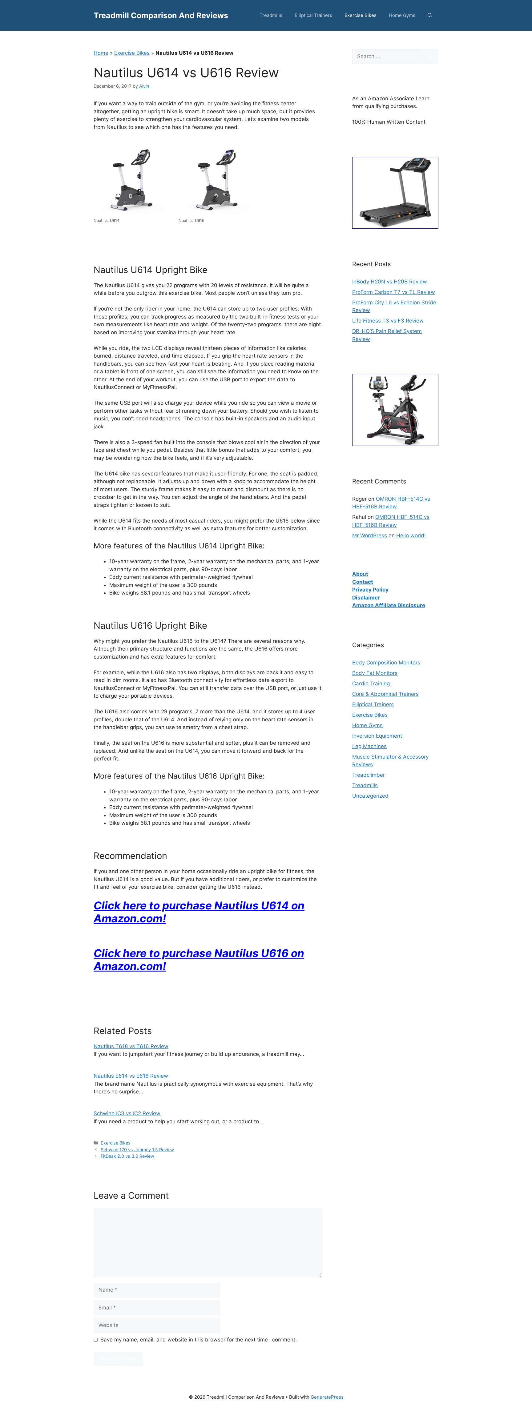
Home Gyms (402, 15)
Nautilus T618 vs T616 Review (131, 1046)
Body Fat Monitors (374, 673)
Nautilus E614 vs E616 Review (131, 1076)
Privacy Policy (370, 590)
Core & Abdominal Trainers (385, 694)
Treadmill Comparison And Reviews (161, 15)
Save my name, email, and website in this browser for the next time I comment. (198, 1340)
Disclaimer (366, 598)
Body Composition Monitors (386, 662)
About (360, 574)
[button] (429, 15)
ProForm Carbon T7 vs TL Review (393, 292)
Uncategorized (370, 796)
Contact (362, 582)
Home (101, 53)
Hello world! (411, 535)
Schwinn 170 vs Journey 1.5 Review (137, 1149)
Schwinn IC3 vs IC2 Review (127, 1113)
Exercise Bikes (361, 15)
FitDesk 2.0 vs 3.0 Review (127, 1156)
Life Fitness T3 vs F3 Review (388, 321)
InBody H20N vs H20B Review (389, 282)
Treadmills (271, 15)
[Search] (429, 56)
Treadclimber (368, 775)
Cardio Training (371, 683)
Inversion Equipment (377, 736)
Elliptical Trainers (313, 15)
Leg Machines (369, 746)
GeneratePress (327, 1397)
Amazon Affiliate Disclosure (388, 605)
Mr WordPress (369, 535)
